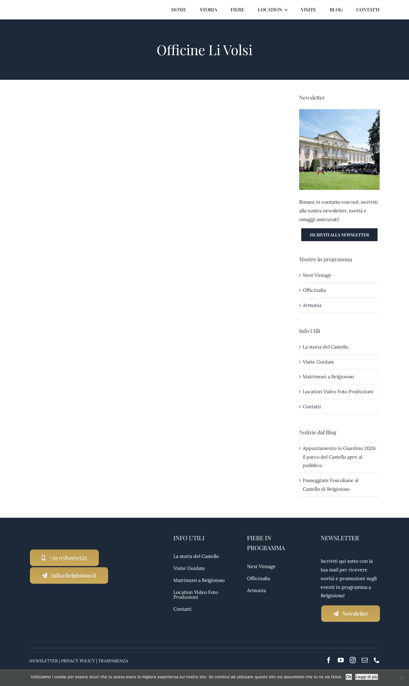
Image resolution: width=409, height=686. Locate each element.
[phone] (377, 660)
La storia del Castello (325, 347)
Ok (349, 676)
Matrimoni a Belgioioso (328, 376)
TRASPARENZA (113, 661)
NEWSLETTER (43, 661)
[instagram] (353, 660)
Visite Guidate (318, 362)
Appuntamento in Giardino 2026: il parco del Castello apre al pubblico (339, 457)
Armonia (312, 305)
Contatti (312, 406)
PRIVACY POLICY (78, 661)
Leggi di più (367, 676)
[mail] (365, 660)
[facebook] (329, 660)
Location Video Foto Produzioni (338, 391)
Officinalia (314, 290)
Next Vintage (317, 275)
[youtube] (341, 660)
